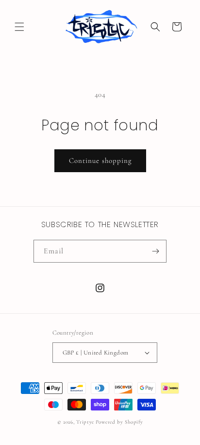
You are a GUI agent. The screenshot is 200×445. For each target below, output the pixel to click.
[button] (19, 26)
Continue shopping (100, 160)
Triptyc (85, 422)
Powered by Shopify (119, 422)
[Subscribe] (155, 251)
